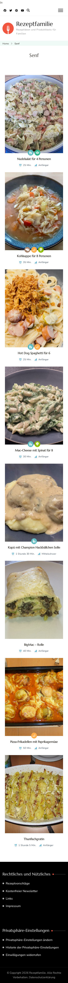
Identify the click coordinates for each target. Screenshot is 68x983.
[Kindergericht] (31, 153)
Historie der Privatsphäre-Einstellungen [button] (32, 947)
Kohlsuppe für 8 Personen (34, 256)
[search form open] (28, 10)
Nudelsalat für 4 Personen (34, 159)
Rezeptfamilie (34, 24)
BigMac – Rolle (34, 645)
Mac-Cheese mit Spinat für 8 (34, 450)
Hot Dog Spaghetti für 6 (34, 353)
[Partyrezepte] (37, 153)
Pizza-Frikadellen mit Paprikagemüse (34, 742)
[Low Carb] (27, 250)
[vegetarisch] (41, 250)
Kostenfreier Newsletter (22, 891)
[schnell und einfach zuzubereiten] (34, 250)
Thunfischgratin (34, 839)
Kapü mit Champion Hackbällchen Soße (34, 547)
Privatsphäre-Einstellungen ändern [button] (29, 940)
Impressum (13, 906)
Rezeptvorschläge (18, 883)
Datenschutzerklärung (42, 977)
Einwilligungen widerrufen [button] (23, 955)
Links (9, 899)
